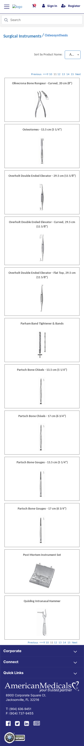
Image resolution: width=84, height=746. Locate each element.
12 (59, 74)
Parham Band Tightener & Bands (42, 323)
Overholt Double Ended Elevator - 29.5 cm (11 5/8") (42, 176)
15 (73, 74)
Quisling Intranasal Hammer (42, 601)
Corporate (12, 651)
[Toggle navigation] (6, 6)
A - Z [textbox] (72, 55)
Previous (36, 74)
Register (74, 6)
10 (51, 74)
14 (68, 74)
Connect (10, 662)
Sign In (52, 6)
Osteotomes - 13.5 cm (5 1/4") (42, 129)
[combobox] (73, 55)
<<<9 (45, 74)
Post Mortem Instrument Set (42, 555)
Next (78, 74)
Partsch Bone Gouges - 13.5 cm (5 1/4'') (42, 462)
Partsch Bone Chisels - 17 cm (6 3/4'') (42, 416)
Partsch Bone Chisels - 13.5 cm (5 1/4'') (42, 370)
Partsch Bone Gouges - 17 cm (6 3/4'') (42, 508)
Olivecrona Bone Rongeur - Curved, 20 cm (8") (42, 83)
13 (64, 74)
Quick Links (13, 672)
